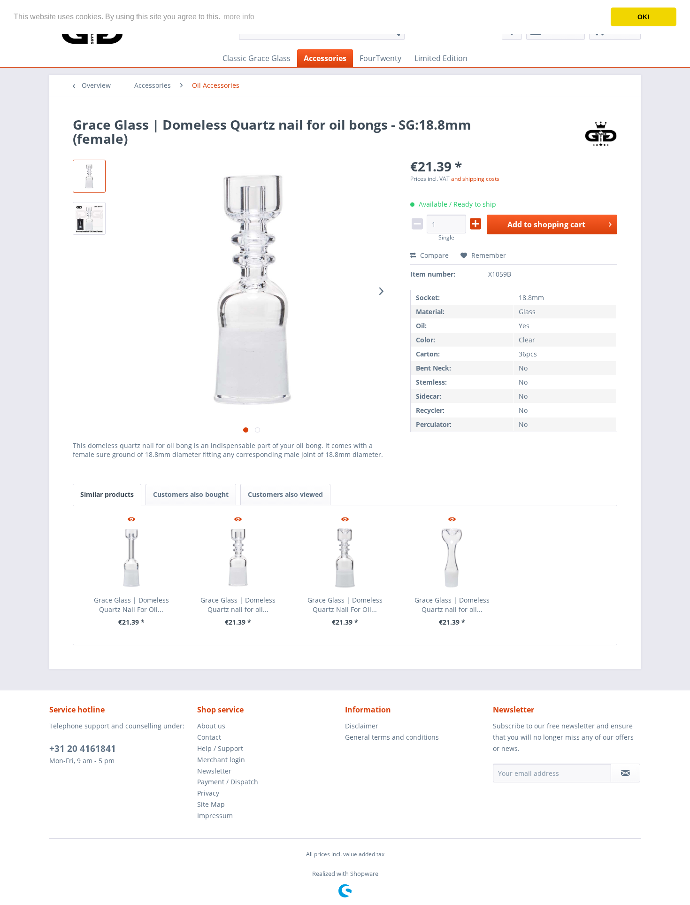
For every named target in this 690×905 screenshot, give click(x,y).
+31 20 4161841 (82, 749)
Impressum (215, 815)
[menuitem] (256, 58)
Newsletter (214, 770)
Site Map (211, 804)
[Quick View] (131, 520)
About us (211, 725)
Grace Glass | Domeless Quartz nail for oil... (238, 605)
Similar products (107, 494)
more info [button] (238, 17)
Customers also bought (191, 494)
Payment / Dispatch (227, 781)
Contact (209, 737)
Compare (433, 255)
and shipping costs (475, 179)
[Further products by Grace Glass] (600, 133)
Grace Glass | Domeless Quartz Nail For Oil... (131, 605)
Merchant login (221, 759)
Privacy (208, 793)
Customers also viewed (285, 494)
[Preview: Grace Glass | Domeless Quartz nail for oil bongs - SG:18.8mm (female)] (89, 176)
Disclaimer (361, 725)
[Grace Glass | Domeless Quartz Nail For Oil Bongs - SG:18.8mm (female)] (131, 558)
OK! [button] (643, 17)
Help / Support (220, 748)
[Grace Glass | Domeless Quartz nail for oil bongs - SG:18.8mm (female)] (238, 558)
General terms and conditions (392, 737)
